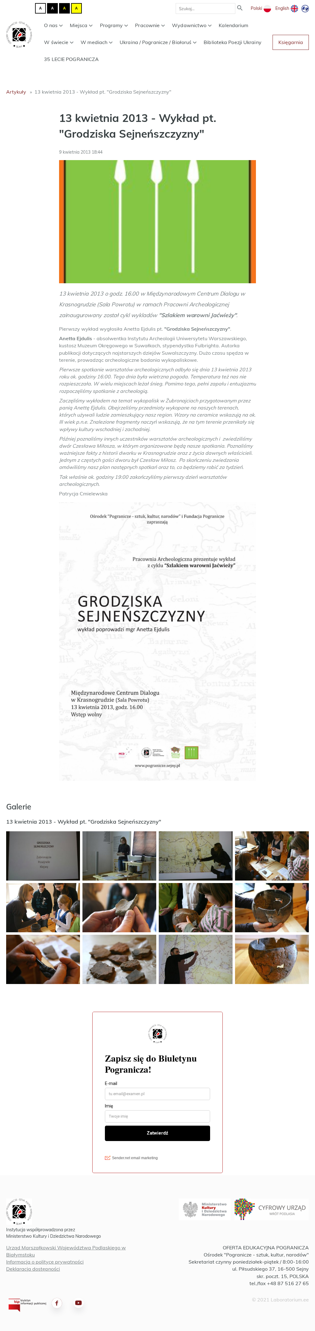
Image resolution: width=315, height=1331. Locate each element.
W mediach (94, 42)
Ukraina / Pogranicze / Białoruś (155, 42)
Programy (111, 25)
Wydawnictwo (189, 25)
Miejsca (79, 25)
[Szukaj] (240, 8)
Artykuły (16, 92)
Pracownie (147, 25)
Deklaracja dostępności (33, 1269)
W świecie (56, 42)
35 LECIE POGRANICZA (71, 59)
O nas (51, 25)
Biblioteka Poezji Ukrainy (232, 42)
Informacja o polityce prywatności (45, 1262)
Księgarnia (290, 42)
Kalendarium (233, 25)
